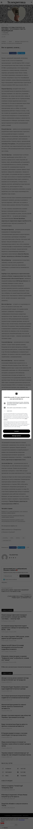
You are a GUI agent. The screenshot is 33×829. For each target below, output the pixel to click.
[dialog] (16, 414)
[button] (16, 411)
